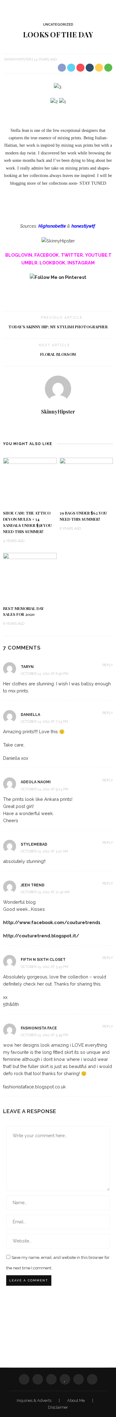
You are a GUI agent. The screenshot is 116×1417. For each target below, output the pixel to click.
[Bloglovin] (65, 1379)
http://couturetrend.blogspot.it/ (41, 935)
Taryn (27, 667)
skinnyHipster (17, 59)
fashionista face (39, 1028)
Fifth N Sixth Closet (43, 959)
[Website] (53, 426)
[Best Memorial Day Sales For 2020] (30, 576)
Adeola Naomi (36, 782)
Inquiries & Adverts (34, 1400)
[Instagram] (78, 1379)
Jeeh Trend (33, 885)
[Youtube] (63, 426)
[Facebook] (24, 1379)
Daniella (30, 715)
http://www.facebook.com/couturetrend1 (52, 922)
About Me (76, 1400)
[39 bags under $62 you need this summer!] (86, 481)
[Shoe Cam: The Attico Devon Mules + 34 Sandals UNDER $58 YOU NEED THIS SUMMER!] (30, 481)
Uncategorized (58, 25)
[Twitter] (37, 1379)
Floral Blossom (58, 354)
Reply (107, 665)
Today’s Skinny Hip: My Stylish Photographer (58, 326)
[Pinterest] (51, 1379)
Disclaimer (58, 1407)
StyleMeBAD (34, 844)
